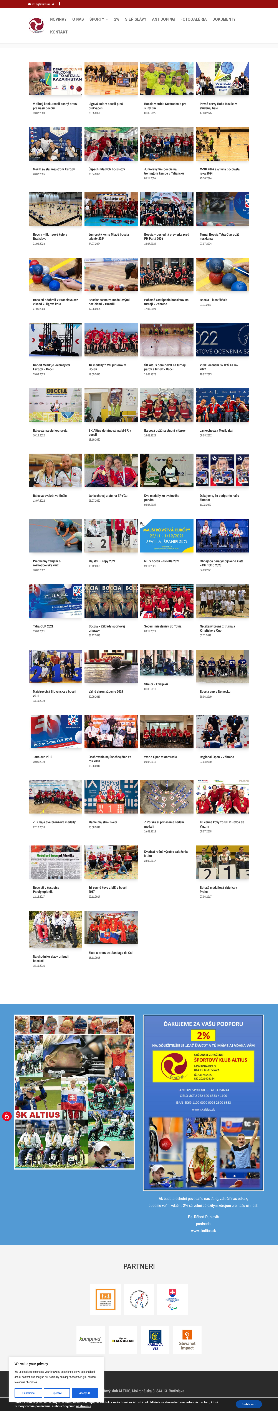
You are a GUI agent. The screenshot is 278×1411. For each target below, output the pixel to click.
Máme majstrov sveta (103, 822)
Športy (96, 20)
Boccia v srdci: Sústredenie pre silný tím (165, 105)
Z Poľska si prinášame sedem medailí (164, 824)
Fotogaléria (193, 20)
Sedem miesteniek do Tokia (162, 626)
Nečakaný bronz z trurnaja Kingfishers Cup (217, 628)
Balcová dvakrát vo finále (50, 495)
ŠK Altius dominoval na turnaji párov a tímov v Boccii (165, 367)
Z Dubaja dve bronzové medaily (54, 822)
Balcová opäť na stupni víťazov (164, 430)
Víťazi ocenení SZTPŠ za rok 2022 (219, 367)
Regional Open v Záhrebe (217, 756)
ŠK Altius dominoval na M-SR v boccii (110, 432)
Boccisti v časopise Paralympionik (46, 889)
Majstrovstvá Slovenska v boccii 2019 (54, 693)
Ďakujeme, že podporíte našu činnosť (219, 497)
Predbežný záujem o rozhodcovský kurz (47, 563)
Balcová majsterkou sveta (50, 430)
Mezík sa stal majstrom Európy (54, 169)
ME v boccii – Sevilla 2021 (161, 561)
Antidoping (163, 20)
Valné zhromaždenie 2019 (106, 691)
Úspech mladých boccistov (107, 169)
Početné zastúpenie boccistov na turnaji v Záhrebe (166, 301)
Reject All (57, 1393)
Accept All (85, 1393)
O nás (78, 20)
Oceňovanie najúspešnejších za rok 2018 (110, 758)
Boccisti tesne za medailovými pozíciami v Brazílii (109, 301)
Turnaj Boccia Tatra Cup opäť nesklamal (219, 236)
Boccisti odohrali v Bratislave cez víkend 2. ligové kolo (55, 301)
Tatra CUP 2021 (43, 626)
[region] (56, 1379)
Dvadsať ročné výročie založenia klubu (166, 853)
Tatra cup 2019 (42, 756)
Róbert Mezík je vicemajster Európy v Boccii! (51, 367)
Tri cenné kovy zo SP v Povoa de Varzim (222, 824)
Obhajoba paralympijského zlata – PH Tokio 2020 (221, 563)
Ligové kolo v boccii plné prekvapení (106, 105)
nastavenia (83, 1406)
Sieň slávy (135, 20)
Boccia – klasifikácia (213, 299)
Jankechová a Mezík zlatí (216, 430)
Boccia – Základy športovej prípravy (107, 628)
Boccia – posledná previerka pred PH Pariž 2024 (166, 236)
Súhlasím (248, 1404)
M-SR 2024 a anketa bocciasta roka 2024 (220, 171)
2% (116, 20)
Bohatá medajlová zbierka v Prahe (218, 889)
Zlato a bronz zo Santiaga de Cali (111, 952)
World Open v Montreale (160, 756)
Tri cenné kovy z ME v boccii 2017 (108, 889)
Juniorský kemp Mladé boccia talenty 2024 (109, 236)
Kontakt (59, 32)
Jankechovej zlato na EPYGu (108, 495)
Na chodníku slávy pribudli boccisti (51, 958)
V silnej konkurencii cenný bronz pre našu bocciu (55, 105)
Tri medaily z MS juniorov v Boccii (107, 367)
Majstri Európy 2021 (102, 561)
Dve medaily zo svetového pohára (161, 497)
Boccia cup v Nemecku (215, 691)
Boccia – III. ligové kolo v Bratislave (50, 236)
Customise (28, 1393)
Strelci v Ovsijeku (156, 684)
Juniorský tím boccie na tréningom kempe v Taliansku (164, 171)
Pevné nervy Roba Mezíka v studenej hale (218, 105)
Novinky (58, 20)
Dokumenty (224, 20)
